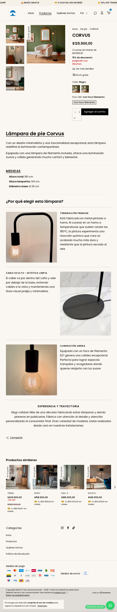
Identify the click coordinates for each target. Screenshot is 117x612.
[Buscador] (95, 13)
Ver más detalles (84, 68)
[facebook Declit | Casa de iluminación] (68, 528)
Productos (45, 13)
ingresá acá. (60, 592)
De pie (83, 29)
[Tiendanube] (101, 593)
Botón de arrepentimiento (18, 595)
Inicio (31, 13)
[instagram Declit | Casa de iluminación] (62, 528)
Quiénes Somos (66, 13)
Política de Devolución (18, 553)
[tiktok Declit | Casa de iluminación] (73, 528)
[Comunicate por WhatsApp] (110, 605)
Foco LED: (88, 97)
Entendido (42, 606)
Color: (79, 82)
